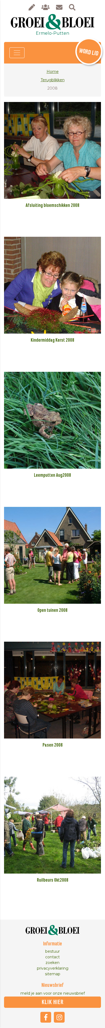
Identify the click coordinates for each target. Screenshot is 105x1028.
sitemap (52, 974)
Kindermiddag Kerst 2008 (52, 340)
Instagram (59, 1017)
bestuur (52, 951)
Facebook (45, 1017)
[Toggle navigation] (16, 52)
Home (53, 71)
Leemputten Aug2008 (52, 475)
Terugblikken (53, 79)
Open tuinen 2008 (52, 610)
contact (52, 957)
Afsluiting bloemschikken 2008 (52, 205)
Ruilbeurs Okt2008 (52, 880)
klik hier (53, 1002)
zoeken (53, 962)
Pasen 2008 (53, 745)
